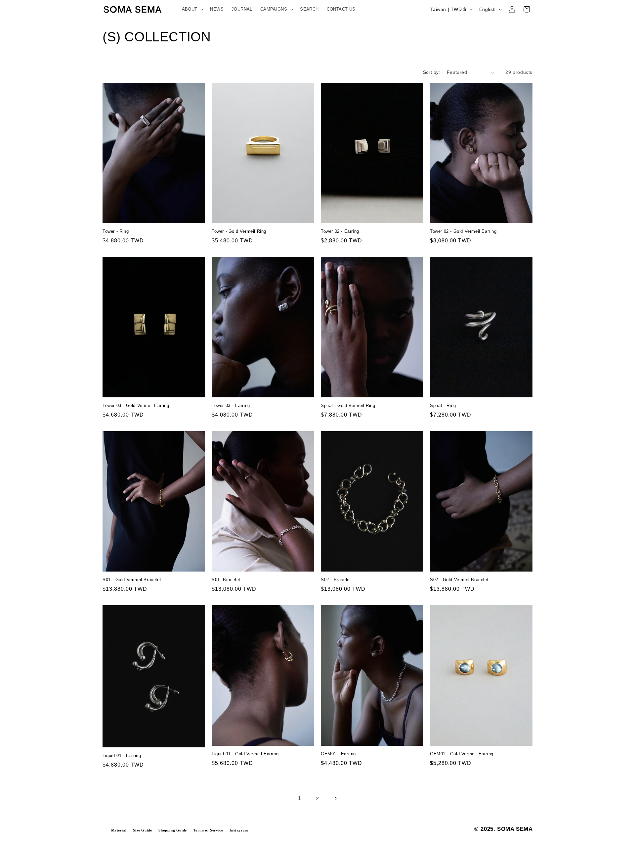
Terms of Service (208, 830)
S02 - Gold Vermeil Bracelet (459, 579)
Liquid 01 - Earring (122, 755)
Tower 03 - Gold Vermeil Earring (136, 405)
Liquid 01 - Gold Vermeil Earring (245, 753)
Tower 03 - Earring (231, 405)
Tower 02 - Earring (340, 231)
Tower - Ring (116, 231)
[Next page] (335, 798)
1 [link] (299, 798)
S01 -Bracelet (226, 579)
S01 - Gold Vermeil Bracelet (132, 579)
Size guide (142, 830)
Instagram (239, 830)
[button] (192, 9)
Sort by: (431, 72)
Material (119, 830)
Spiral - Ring (443, 405)
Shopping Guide (172, 830)
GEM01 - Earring (338, 753)
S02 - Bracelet (336, 579)
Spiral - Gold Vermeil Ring (348, 405)
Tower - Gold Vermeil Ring (239, 231)
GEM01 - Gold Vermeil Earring (461, 753)
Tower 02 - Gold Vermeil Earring (463, 231)
